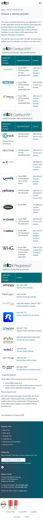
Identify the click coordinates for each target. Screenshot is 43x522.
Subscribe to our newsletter (12, 460)
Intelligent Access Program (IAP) (12, 32)
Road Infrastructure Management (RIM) (17, 27)
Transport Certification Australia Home (5, 2)
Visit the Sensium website (25, 340)
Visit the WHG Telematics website (38, 252)
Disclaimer (17, 517)
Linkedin (2, 467)
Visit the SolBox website (25, 351)
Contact (26, 517)
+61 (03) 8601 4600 (22, 485)
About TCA (6, 430)
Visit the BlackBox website (36, 73)
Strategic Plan (7, 436)
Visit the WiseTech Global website (28, 369)
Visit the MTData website (35, 181)
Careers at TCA (8, 444)
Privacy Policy (28, 463)
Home (3, 10)
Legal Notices (7, 439)
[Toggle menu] (40, 3)
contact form (23, 490)
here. (10, 406)
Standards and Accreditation (12, 442)
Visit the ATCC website (24, 288)
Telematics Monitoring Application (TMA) (15, 30)
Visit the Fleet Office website (26, 360)
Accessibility (23, 512)
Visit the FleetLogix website (26, 297)
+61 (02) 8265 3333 (21, 487)
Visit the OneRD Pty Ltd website (27, 315)
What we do (6, 433)
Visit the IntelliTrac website (25, 306)
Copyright (34, 512)
